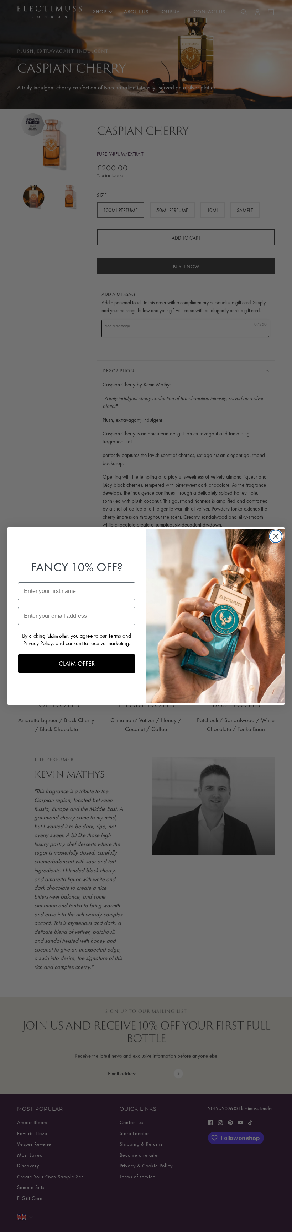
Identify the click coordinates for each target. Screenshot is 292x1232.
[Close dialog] (276, 536)
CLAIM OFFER (77, 663)
